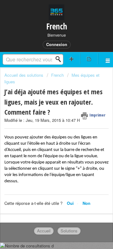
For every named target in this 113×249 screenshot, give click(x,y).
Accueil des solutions (24, 75)
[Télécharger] (45, 118)
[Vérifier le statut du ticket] (89, 58)
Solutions (69, 231)
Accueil (44, 231)
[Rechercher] (60, 59)
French (57, 75)
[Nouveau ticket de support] (71, 58)
